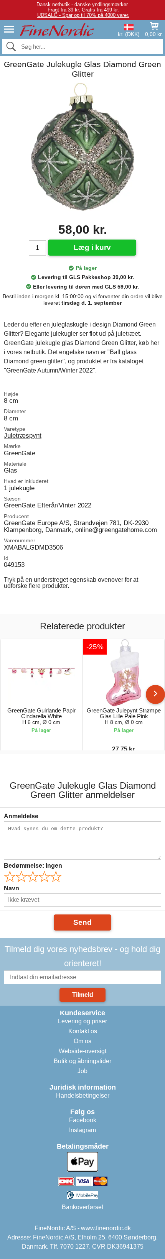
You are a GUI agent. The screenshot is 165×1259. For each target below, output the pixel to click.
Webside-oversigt (82, 1051)
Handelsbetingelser (82, 1095)
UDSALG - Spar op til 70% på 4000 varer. (83, 15)
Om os (82, 1041)
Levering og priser (82, 1021)
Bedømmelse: (33, 865)
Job (82, 1071)
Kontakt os (82, 1031)
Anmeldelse (21, 816)
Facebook (82, 1120)
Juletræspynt (22, 435)
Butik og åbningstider (82, 1061)
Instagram (82, 1130)
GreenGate (19, 453)
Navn (11, 888)
